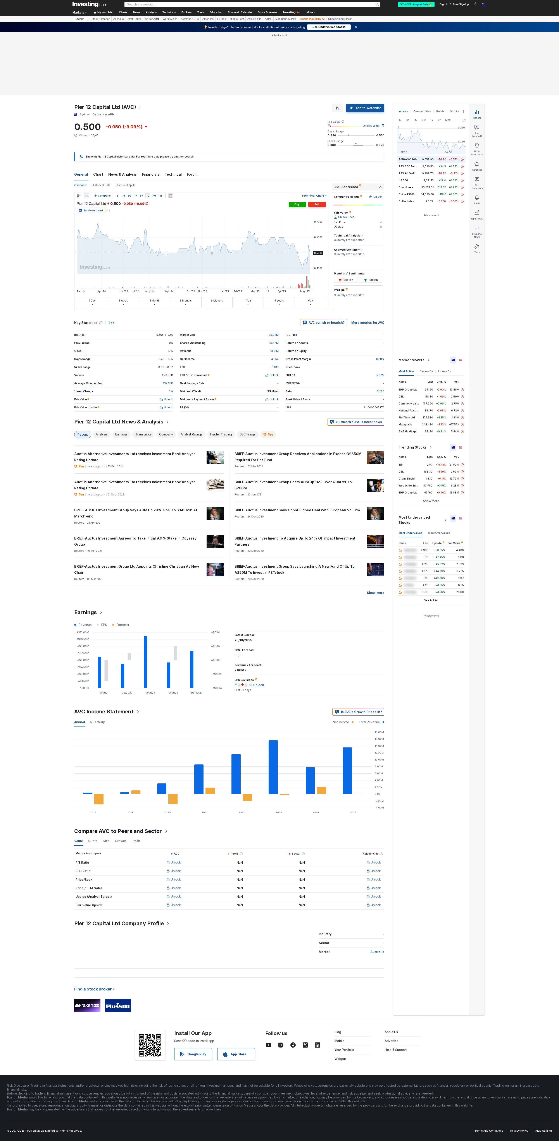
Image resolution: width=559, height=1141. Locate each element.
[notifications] (475, 4)
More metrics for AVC (367, 322)
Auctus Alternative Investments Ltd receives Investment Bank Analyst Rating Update (134, 457)
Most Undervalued (411, 533)
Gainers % (426, 371)
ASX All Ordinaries (411, 173)
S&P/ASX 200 (408, 159)
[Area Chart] (87, 195)
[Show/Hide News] (170, 195)
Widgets (341, 1058)
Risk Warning (543, 1130)
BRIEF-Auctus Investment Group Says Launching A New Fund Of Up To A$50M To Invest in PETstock (295, 569)
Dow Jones (406, 187)
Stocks (80, 19)
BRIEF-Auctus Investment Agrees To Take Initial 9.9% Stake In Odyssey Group (135, 541)
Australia (118, 19)
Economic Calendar (240, 12)
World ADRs (170, 19)
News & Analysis (122, 174)
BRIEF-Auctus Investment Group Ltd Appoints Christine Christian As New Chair (136, 569)
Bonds (440, 111)
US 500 (403, 180)
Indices (403, 111)
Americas (208, 19)
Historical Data (101, 185)
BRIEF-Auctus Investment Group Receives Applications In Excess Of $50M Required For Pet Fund (298, 457)
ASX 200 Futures (410, 166)
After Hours (134, 19)
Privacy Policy (519, 1130)
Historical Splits (126, 185)
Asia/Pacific (254, 19)
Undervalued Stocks (340, 19)
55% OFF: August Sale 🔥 (416, 4)
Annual (79, 722)
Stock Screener (267, 12)
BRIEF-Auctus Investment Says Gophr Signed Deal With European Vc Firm (297, 510)
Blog (338, 1032)
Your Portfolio (344, 1050)
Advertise (392, 1041)
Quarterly (97, 722)
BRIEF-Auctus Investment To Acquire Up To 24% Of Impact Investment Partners (295, 541)
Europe (221, 19)
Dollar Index (406, 201)
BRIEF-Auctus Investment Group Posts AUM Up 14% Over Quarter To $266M (293, 485)
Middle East (237, 19)
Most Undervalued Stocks (414, 520)
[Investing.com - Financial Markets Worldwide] (89, 4)
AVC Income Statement (104, 711)
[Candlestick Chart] (78, 195)
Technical (173, 174)
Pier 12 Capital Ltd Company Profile (119, 923)
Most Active (406, 371)
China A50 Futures (410, 194)
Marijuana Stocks (285, 19)
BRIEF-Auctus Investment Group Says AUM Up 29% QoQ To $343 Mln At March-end (135, 513)
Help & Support (396, 1050)
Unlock (176, 862)
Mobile (339, 1041)
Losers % (444, 371)
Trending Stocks (413, 447)
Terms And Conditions (488, 1130)
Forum (192, 174)
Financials (150, 174)
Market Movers (411, 360)
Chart (98, 174)
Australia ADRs (190, 19)
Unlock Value (371, 125)
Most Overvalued (439, 533)
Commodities (422, 111)
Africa (268, 19)
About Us (391, 1032)
